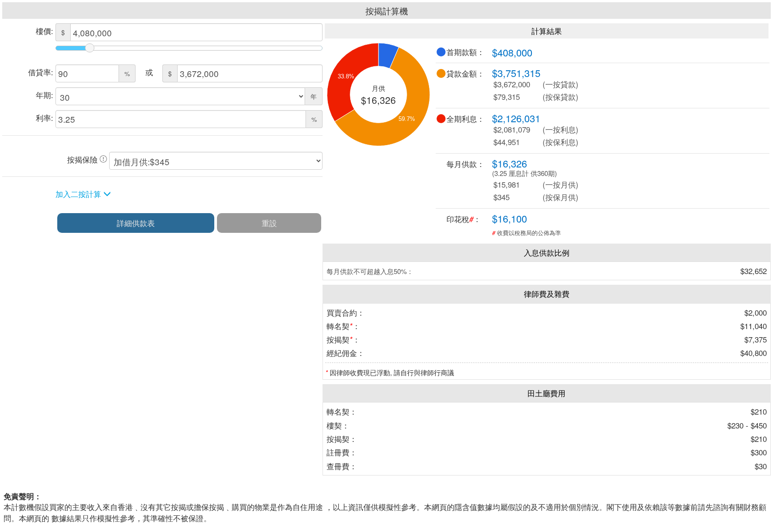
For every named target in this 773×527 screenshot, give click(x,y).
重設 (269, 222)
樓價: (44, 30)
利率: (44, 117)
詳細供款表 (136, 222)
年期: (44, 94)
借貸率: (40, 71)
